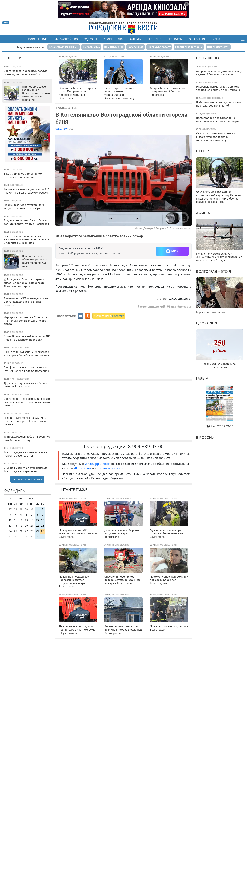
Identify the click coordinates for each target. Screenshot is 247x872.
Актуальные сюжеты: (30, 47)
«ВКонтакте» (82, 468)
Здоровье (90, 39)
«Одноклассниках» (110, 468)
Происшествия (37, 39)
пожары (185, 306)
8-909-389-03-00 (146, 446)
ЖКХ (120, 39)
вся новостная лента (27, 479)
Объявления (197, 39)
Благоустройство (66, 39)
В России (205, 437)
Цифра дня (206, 323)
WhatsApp (92, 464)
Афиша (203, 212)
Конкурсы (175, 39)
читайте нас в (109, 316)
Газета (216, 39)
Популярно (207, 58)
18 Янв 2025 (61, 129)
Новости (13, 58)
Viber (106, 464)
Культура (135, 39)
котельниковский (152, 306)
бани (172, 306)
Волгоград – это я (213, 271)
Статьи (202, 151)
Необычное (155, 39)
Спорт (108, 39)
